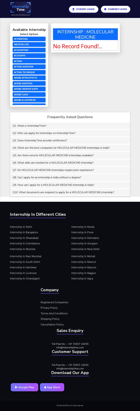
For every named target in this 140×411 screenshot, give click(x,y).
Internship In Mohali (83, 256)
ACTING (18, 61)
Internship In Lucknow (23, 273)
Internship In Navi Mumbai (25, 256)
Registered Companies (54, 302)
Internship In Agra (82, 278)
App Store (53, 387)
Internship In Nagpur (83, 273)
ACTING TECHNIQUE (24, 72)
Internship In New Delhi (85, 249)
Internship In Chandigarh (25, 278)
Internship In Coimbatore (25, 243)
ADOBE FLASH (21, 94)
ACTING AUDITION (23, 66)
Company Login (117, 9)
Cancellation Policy (52, 324)
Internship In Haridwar (23, 267)
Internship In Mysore (83, 267)
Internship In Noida (82, 226)
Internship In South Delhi (25, 262)
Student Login (85, 9)
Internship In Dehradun (85, 238)
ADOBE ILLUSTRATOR (25, 100)
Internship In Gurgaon (84, 243)
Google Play (26, 387)
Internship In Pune (82, 232)
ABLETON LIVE (21, 44)
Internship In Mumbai (22, 249)
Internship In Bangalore (24, 232)
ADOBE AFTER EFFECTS (25, 77)
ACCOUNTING (21, 50)
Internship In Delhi (21, 226)
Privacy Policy (49, 307)
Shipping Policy (50, 318)
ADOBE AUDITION (23, 83)
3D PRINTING (21, 38)
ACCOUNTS (19, 55)
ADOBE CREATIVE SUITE (26, 88)
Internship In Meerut (83, 262)
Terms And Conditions (54, 313)
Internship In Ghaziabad (24, 238)
